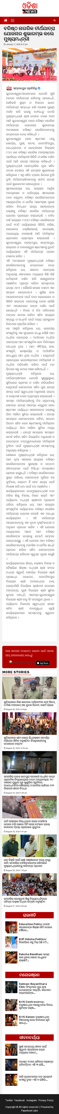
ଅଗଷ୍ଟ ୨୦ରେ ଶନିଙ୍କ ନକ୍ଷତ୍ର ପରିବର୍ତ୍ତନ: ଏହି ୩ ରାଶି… (36, 1063)
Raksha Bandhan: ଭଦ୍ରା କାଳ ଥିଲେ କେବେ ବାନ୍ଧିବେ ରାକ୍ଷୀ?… (34, 957)
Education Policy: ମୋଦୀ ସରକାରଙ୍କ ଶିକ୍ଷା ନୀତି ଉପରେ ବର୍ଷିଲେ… (35, 927)
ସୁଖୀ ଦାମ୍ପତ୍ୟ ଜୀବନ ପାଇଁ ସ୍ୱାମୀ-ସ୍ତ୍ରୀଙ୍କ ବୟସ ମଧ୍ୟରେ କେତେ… (33, 1049)
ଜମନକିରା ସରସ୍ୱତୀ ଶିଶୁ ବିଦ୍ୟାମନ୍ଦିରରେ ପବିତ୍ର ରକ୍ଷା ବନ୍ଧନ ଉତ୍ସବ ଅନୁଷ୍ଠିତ (25, 900)
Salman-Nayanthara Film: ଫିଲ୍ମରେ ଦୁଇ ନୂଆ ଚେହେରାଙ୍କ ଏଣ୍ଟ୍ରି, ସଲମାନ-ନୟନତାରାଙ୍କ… (35, 988)
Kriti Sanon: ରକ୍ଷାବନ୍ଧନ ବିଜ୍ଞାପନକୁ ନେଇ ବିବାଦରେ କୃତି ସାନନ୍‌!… (34, 1020)
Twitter (9, 1100)
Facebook (19, 1100)
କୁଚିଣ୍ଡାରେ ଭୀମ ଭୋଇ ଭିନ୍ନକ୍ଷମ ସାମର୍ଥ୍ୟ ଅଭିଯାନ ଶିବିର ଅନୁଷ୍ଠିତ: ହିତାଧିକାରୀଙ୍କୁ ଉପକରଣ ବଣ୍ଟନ (26, 740)
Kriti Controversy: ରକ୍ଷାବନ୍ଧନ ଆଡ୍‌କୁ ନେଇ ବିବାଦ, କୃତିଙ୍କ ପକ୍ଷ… (36, 1005)
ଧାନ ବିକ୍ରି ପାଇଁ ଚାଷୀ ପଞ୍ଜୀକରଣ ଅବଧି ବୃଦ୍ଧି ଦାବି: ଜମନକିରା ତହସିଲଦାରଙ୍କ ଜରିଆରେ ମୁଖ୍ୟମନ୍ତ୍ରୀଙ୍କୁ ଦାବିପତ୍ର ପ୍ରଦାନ (27, 863)
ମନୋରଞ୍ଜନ (29, 974)
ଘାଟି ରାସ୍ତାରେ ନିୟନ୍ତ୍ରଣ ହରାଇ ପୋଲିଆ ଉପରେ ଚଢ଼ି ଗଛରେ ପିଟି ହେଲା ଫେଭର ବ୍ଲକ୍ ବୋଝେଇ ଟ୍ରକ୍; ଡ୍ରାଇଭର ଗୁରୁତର (27, 824)
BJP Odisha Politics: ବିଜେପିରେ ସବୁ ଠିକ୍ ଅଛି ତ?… (34, 941)
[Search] (54, 20)
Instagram (31, 1100)
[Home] (5, 21)
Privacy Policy (46, 1100)
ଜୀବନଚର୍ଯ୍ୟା (29, 1037)
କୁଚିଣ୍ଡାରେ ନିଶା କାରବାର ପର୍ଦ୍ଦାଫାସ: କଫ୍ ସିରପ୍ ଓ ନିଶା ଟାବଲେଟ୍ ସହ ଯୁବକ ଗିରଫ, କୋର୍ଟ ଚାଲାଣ (29, 703)
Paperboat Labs (29, 1110)
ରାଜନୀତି (29, 915)
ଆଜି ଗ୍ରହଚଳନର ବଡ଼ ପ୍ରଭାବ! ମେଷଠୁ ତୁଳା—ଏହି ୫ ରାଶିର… (35, 1078)
